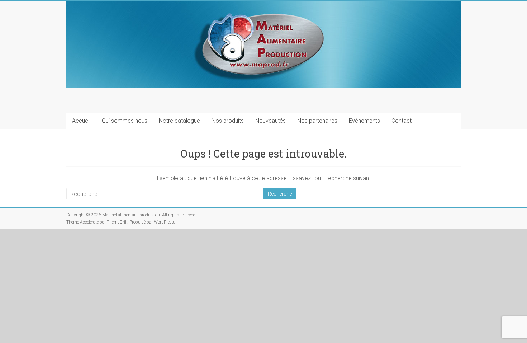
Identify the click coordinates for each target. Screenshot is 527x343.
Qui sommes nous (124, 120)
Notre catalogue (179, 120)
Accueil (81, 120)
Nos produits (228, 120)
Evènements (364, 120)
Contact (401, 120)
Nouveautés (270, 120)
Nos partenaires (317, 120)
